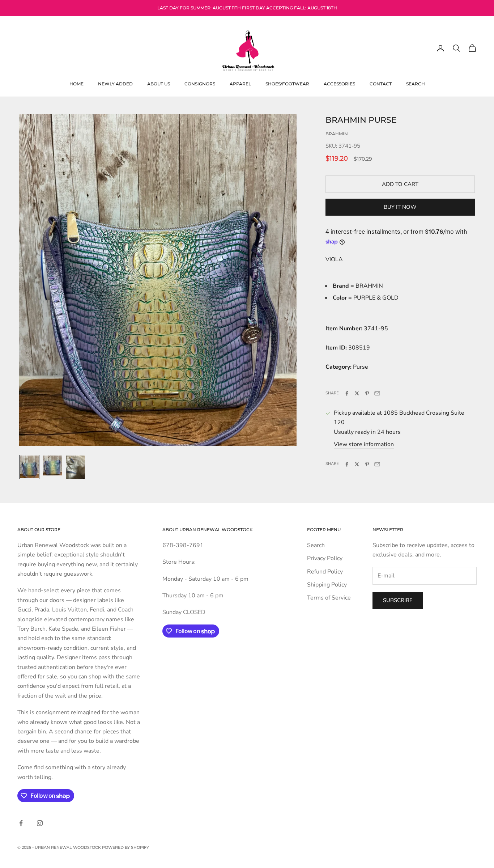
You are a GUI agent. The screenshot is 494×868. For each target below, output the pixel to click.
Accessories (339, 83)
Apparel (240, 83)
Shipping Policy (327, 585)
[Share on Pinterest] (367, 393)
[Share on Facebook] (347, 393)
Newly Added (115, 83)
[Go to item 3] (75, 467)
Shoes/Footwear (287, 83)
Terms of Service (329, 598)
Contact (381, 83)
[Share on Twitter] (357, 393)
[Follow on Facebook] (21, 823)
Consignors (199, 83)
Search (415, 83)
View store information (364, 445)
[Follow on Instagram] (39, 823)
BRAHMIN (336, 133)
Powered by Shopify (125, 847)
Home (76, 83)
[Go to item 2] (52, 465)
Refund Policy (325, 572)
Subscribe (398, 600)
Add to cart (400, 184)
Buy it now (400, 207)
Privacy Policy (324, 558)
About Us (158, 83)
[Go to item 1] (29, 467)
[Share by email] (377, 393)
